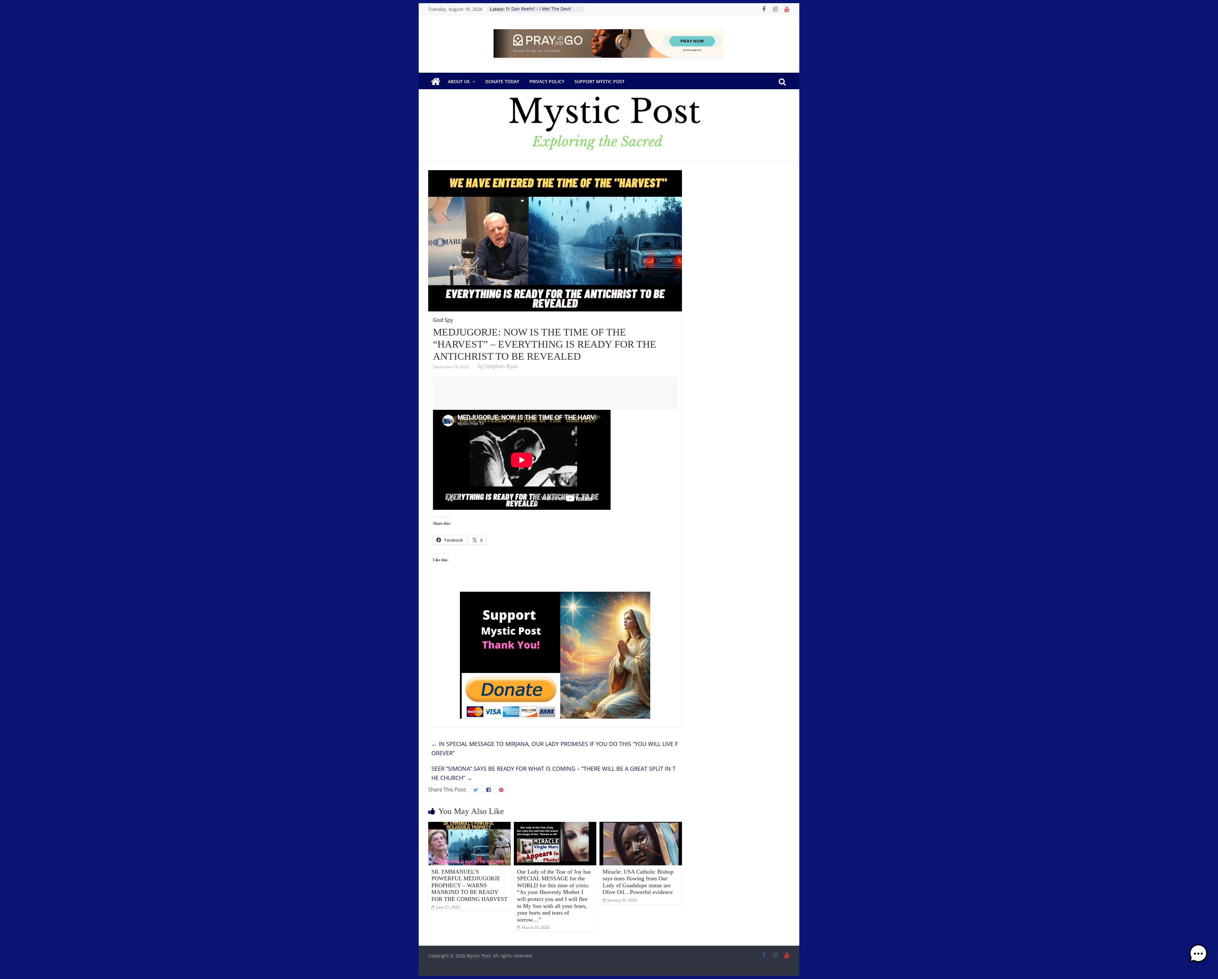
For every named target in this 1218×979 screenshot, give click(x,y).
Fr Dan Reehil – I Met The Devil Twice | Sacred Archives (538, 12)
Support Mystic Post (599, 81)
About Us (459, 81)
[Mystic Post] (435, 81)
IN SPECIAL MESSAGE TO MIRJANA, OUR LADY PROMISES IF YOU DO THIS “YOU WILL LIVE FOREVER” (554, 748)
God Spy (443, 319)
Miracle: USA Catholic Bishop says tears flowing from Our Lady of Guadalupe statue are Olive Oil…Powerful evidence (638, 882)
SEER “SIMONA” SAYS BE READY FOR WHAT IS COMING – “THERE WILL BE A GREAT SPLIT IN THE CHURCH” (553, 773)
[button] (1198, 956)
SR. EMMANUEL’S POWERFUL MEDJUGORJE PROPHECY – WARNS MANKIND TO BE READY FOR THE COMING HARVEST (469, 885)
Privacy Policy (546, 81)
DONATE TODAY (502, 81)
